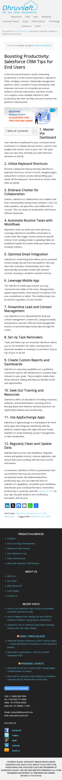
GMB (14, 740)
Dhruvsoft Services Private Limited (39, 762)
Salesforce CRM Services (18, 548)
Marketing (46, 16)
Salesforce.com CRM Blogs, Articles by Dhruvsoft (31, 7)
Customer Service (11, 21)
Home (38, 26)
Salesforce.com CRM (36, 513)
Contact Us (12, 595)
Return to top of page (31, 776)
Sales (35, 16)
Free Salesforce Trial (16, 553)
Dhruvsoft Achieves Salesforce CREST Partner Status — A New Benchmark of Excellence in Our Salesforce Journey (32, 644)
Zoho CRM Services (16, 558)
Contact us (26, 26)
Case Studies (13, 591)
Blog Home (16, 16)
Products (11, 538)
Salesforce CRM (46, 491)
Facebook (16, 730)
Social (25, 21)
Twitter (15, 735)
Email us (16, 750)
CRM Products (38, 21)
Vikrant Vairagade (43, 45)
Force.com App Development (21, 543)
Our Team (12, 581)
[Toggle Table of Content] (33, 131)
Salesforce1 (9, 516)
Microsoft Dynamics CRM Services (23, 563)
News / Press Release (32, 636)
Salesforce (21, 513)
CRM (27, 16)
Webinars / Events (32, 663)
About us (11, 576)
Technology (53, 21)
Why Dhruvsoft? (14, 585)
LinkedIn (16, 745)
